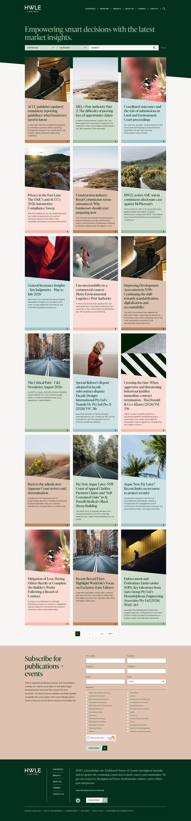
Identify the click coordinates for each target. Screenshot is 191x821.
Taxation (92, 731)
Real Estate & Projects (96, 725)
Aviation (133, 696)
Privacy (132, 722)
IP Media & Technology (97, 718)
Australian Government (97, 696)
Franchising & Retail (96, 712)
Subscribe (94, 800)
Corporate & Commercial (98, 702)
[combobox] (41, 47)
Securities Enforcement (138, 725)
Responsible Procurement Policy (120, 811)
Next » (111, 634)
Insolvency (92, 715)
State (129, 677)
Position (89, 666)
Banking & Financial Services (99, 699)
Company (131, 666)
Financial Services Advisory (139, 709)
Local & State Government (139, 718)
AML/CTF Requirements (53, 811)
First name (91, 656)
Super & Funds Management (140, 728)
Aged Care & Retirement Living (99, 693)
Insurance (133, 715)
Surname (131, 656)
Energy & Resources (96, 709)
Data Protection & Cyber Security (100, 706)
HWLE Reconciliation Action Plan (90, 790)
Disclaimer (85, 811)
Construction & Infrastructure (140, 699)
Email (88, 677)
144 (101, 634)
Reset (163, 48)
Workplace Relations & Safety (140, 731)
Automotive (134, 693)
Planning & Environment (97, 722)
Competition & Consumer (139, 702)
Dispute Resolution (136, 706)
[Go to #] (164, 9)
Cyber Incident (71, 811)
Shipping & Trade (95, 728)
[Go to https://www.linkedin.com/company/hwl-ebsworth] (78, 800)
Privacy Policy (98, 811)
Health (132, 712)
